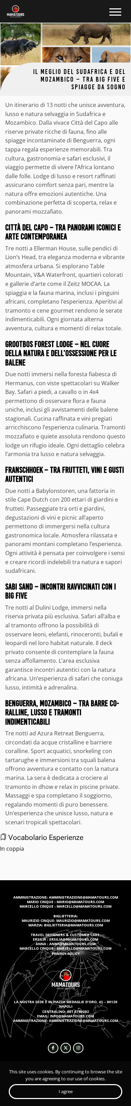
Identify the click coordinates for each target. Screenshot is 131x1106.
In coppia (12, 848)
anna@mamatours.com (72, 943)
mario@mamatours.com (80, 901)
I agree (66, 1091)
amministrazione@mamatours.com (83, 897)
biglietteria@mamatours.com (73, 925)
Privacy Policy (66, 953)
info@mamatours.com (72, 1016)
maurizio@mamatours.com (83, 920)
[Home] (15, 11)
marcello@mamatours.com (84, 906)
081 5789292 (78, 1011)
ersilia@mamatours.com (73, 939)
